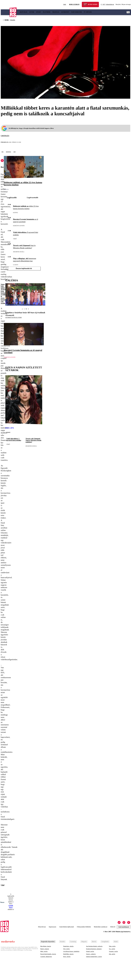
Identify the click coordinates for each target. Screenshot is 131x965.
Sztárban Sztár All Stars (13, 317)
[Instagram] (123, 922)
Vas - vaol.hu (112, 949)
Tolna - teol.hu (112, 946)
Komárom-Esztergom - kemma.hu (94, 949)
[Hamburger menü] (5, 12)
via (2, 885)
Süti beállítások (123, 927)
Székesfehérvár (108, 4)
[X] (2, 161)
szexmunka (8, 151)
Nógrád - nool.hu (90, 951)
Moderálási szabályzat (100, 927)
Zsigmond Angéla (18, 251)
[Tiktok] (119, 922)
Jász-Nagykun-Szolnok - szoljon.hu (94, 946)
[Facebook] (128, 922)
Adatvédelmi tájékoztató (66, 927)
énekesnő (8, 432)
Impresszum (52, 927)
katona (6, 189)
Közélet (62, 941)
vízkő (15, 238)
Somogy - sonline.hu (91, 954)
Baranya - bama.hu (44, 949)
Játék (64, 4)
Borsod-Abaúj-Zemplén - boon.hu (48, 954)
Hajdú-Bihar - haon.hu (68, 954)
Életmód (46, 12)
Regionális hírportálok (48, 941)
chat (14, 151)
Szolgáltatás (105, 941)
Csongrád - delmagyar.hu (46, 956)
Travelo (55, 12)
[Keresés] (128, 12)
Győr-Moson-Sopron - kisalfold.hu (71, 951)
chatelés (5, 136)
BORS (7, 20)
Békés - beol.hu (43, 951)
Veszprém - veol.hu (113, 951)
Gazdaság (73, 941)
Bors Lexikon (74, 4)
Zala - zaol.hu (112, 954)
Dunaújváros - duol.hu (68, 946)
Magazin (84, 941)
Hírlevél (112, 927)
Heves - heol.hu (66, 956)
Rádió (116, 941)
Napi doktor (76, 12)
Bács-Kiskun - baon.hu (45, 946)
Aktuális (23, 12)
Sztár (31, 12)
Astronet (65, 12)
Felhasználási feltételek (84, 927)
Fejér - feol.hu (66, 949)
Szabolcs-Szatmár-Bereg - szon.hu (94, 956)
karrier (15, 265)
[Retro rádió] (86, 5)
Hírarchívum (42, 927)
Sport (38, 12)
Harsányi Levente (19, 225)
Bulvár (94, 941)
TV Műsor (88, 12)
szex (2, 151)
